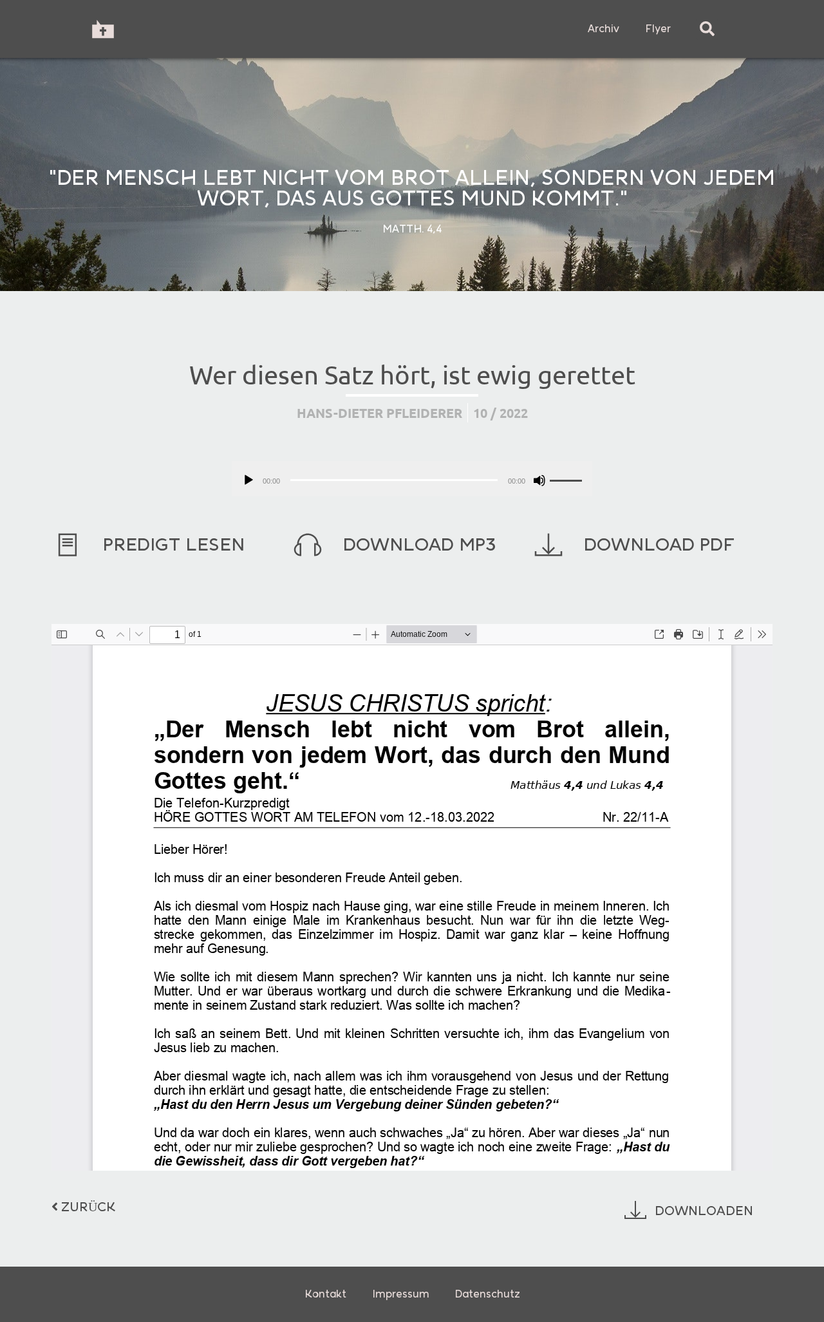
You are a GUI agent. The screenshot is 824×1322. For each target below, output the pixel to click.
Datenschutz (487, 1294)
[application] (412, 478)
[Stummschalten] (539, 480)
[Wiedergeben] (248, 480)
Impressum (400, 1294)
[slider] (568, 479)
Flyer (658, 29)
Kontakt (325, 1294)
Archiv (603, 29)
